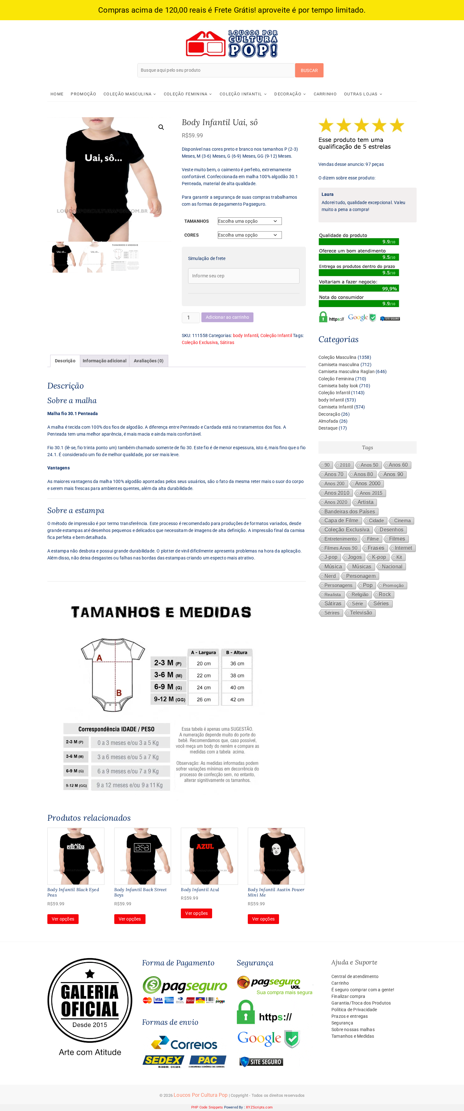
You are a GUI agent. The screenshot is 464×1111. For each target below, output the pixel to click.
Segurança (342, 1022)
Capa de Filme (341, 520)
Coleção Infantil (241, 94)
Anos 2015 (371, 493)
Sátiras (227, 342)
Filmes (397, 539)
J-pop (330, 557)
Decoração (287, 94)
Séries (381, 604)
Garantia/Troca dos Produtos (361, 1002)
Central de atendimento (354, 976)
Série (357, 603)
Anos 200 (334, 483)
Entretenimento (340, 538)
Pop (367, 585)
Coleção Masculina (128, 94)
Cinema (402, 520)
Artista (365, 502)
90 (327, 465)
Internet (403, 548)
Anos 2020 (335, 502)
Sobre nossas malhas (353, 1029)
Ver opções (63, 918)
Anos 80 (363, 474)
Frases (376, 548)
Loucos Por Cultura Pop (201, 1095)
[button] (161, 127)
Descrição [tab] (65, 360)
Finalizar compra (348, 996)
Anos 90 (393, 474)
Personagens (338, 585)
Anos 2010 (336, 493)
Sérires (332, 612)
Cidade (376, 520)
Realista (332, 594)
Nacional (392, 566)
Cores (191, 235)
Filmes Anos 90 (340, 548)
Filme (373, 538)
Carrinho (325, 94)
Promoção (83, 94)
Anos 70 (333, 474)
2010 (345, 465)
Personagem (361, 576)
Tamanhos (196, 221)
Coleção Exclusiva (200, 342)
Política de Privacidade (354, 1009)
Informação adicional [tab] (105, 360)
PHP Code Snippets (207, 1107)
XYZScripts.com (259, 1107)
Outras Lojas (361, 94)
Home (57, 94)
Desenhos (391, 529)
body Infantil (246, 335)
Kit (399, 557)
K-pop (379, 557)
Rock (385, 594)
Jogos (355, 557)
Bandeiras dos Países (349, 511)
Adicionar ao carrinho (227, 317)
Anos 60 (398, 465)
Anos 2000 (368, 483)
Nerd (330, 576)
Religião (360, 594)
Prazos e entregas (349, 1016)
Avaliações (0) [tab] (149, 360)
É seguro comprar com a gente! (362, 989)
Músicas (361, 566)
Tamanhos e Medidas (352, 1036)
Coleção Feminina (186, 94)
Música (333, 567)
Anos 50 (369, 465)
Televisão (361, 612)
